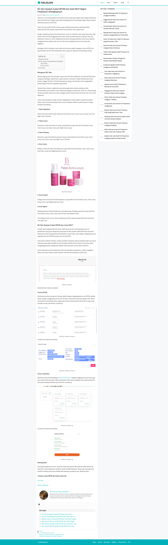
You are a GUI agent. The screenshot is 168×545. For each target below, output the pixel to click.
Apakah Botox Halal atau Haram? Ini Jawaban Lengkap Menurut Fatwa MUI (115, 33)
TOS (129, 542)
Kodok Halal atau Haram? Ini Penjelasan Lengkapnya (117, 104)
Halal (102, 3)
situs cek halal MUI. (65, 378)
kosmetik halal (42, 533)
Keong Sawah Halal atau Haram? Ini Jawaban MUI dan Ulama (114, 27)
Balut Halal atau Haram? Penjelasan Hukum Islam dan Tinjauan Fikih (115, 130)
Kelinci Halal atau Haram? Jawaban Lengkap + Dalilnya (115, 98)
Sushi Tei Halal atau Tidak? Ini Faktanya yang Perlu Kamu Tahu (116, 40)
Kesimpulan (41, 68)
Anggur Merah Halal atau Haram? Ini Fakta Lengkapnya (114, 21)
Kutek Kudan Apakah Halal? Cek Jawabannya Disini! (51, 534)
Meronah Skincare (42, 485)
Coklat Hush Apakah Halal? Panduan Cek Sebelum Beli (116, 53)
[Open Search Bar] (128, 2)
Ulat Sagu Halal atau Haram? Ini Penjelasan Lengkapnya (114, 72)
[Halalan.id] (45, 2)
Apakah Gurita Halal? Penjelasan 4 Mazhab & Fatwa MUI (115, 85)
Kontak (100, 542)
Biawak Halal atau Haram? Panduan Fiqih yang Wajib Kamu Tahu (115, 111)
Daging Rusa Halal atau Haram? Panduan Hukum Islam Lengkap (114, 92)
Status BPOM (44, 63)
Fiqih (108, 3)
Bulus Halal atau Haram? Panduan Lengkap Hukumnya (115, 79)
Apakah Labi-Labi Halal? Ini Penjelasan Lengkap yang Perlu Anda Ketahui (116, 137)
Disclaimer (107, 542)
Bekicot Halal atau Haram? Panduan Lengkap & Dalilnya (115, 124)
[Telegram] (39, 504)
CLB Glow (40, 480)
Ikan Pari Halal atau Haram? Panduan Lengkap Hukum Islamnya (115, 46)
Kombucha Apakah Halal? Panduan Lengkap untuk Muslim (114, 66)
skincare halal (50, 533)
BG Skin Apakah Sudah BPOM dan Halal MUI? (50, 61)
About (94, 542)
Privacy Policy (122, 542)
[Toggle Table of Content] (61, 56)
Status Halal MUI (45, 65)
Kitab (122, 3)
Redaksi (114, 542)
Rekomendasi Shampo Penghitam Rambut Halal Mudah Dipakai (114, 59)
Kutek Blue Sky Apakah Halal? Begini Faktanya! (50, 536)
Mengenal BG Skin (43, 59)
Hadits (115, 3)
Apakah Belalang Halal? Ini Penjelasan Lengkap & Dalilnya (115, 14)
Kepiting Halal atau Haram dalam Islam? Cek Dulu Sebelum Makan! (117, 117)
